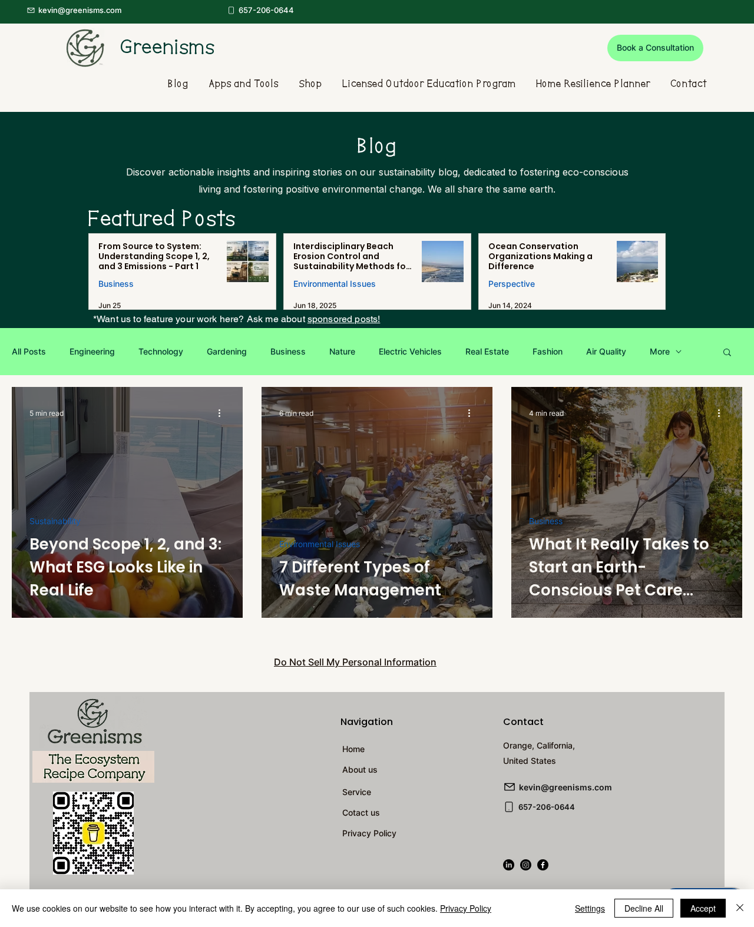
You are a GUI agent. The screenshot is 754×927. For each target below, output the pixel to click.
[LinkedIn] (508, 864)
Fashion (548, 351)
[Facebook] (542, 864)
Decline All (643, 908)
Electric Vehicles (410, 351)
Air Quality (606, 351)
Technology (160, 351)
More (660, 351)
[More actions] (223, 413)
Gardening (227, 351)
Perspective (511, 284)
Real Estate (487, 351)
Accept (703, 908)
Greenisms (168, 48)
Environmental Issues (334, 284)
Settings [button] (590, 908)
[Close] (740, 908)
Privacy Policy (465, 908)
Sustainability (55, 521)
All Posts (29, 351)
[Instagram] (525, 864)
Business (116, 284)
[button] (655, 48)
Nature (342, 351)
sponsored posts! (344, 319)
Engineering (92, 351)
